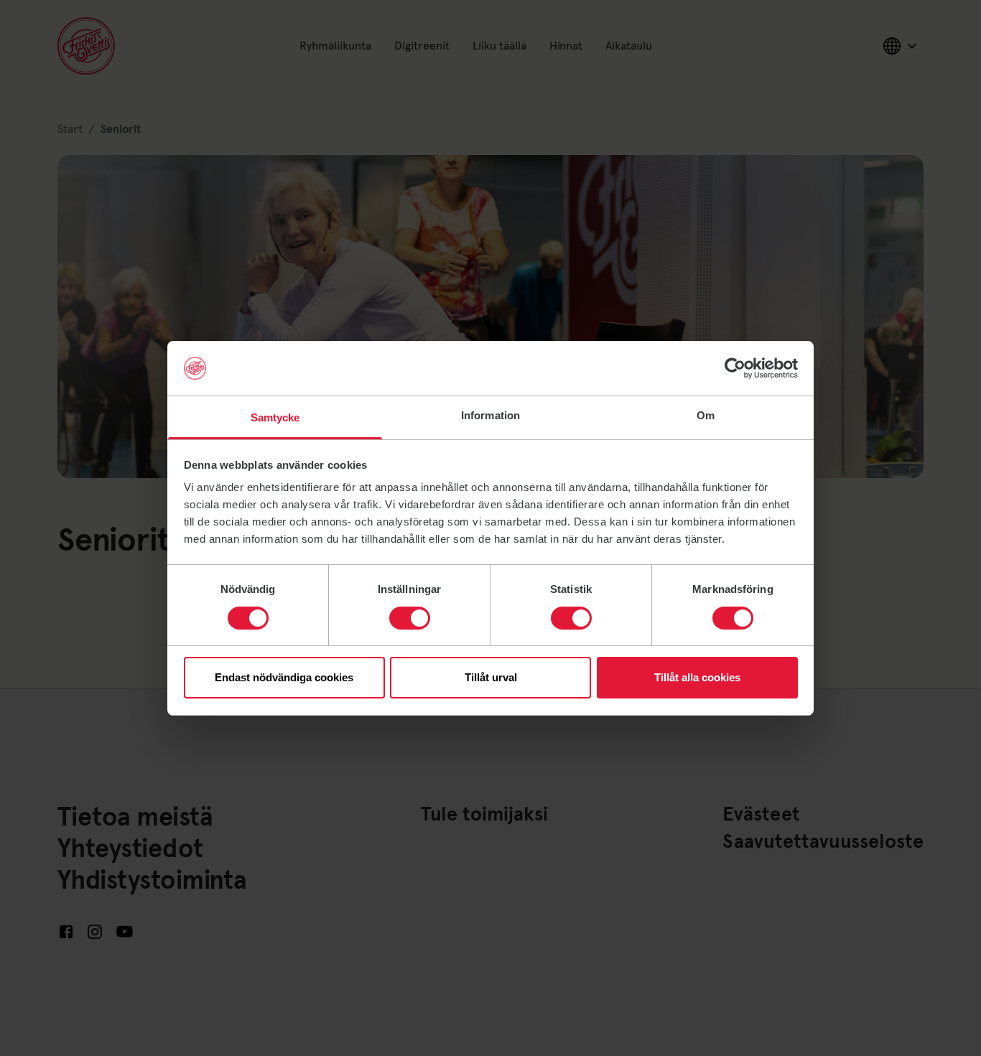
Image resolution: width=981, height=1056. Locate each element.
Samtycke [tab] (275, 417)
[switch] (409, 618)
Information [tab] (490, 415)
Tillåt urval (491, 677)
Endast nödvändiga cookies (284, 677)
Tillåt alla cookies (697, 677)
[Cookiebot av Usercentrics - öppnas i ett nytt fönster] (735, 368)
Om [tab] (706, 415)
